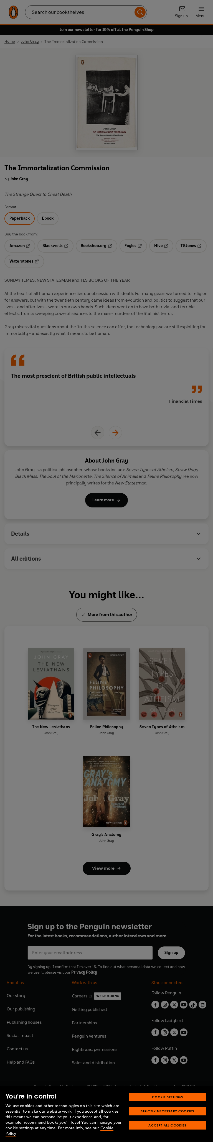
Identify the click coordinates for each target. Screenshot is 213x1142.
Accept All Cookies (167, 1125)
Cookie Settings (167, 1097)
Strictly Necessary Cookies (167, 1111)
